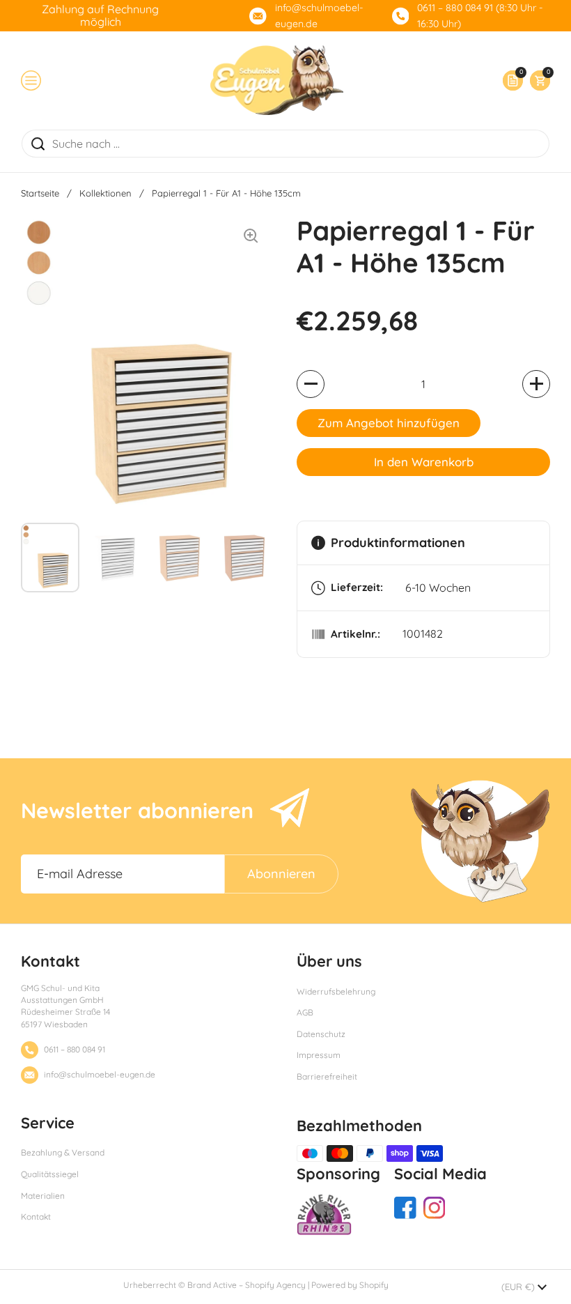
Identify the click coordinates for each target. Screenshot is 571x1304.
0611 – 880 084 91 (74, 1049)
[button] (536, 80)
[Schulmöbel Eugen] (276, 80)
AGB (305, 1012)
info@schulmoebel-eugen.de (319, 15)
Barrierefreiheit (327, 1076)
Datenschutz (321, 1034)
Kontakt (36, 1216)
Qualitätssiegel (50, 1174)
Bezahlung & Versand (62, 1152)
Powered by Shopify (350, 1285)
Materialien (43, 1195)
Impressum (319, 1055)
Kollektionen (105, 193)
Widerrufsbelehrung (336, 991)
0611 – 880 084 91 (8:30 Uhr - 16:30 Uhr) (480, 15)
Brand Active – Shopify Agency (246, 1285)
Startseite (40, 193)
